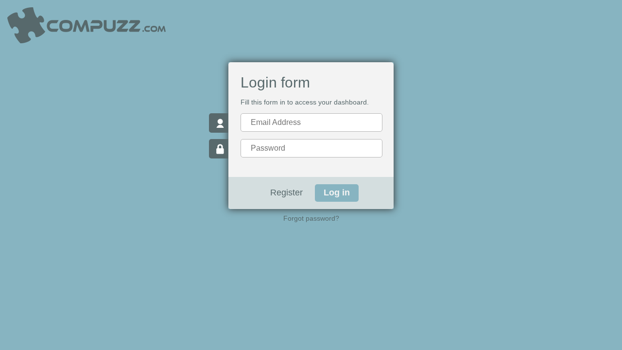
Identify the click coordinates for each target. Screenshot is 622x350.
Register (286, 192)
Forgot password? (311, 218)
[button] (337, 193)
